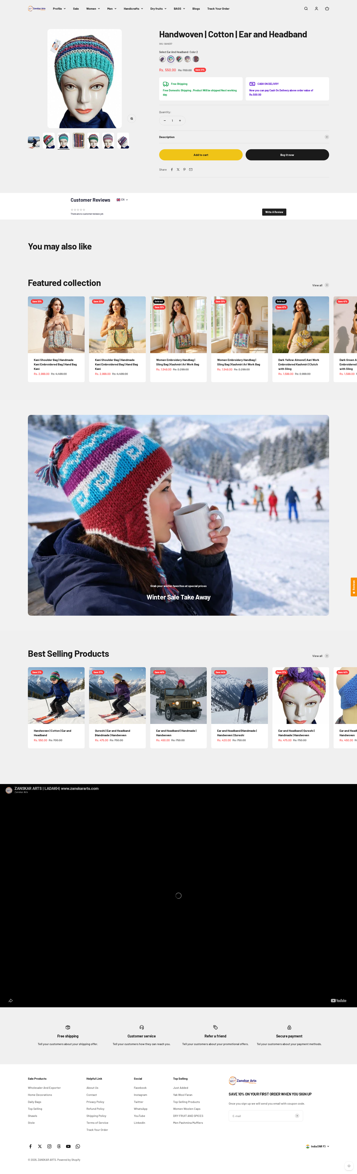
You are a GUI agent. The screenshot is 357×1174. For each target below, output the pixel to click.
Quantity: (165, 112)
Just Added (180, 1087)
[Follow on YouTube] (68, 1146)
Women (91, 8)
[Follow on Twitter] (39, 1146)
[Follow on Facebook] (30, 1146)
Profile (57, 8)
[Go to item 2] (49, 141)
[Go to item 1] (34, 143)
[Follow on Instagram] (49, 1146)
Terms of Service (97, 1122)
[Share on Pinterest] (184, 169)
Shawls (32, 1115)
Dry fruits (156, 8)
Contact (91, 1094)
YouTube (139, 1115)
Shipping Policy (96, 1115)
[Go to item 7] (123, 141)
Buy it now (287, 154)
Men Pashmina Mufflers (188, 1122)
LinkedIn (139, 1122)
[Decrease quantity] (164, 120)
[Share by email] (191, 169)
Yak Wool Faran (182, 1094)
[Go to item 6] (108, 141)
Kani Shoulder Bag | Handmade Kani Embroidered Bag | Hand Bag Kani (55, 364)
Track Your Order (218, 8)
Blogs (196, 8)
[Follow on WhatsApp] (77, 1146)
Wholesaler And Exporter (44, 1087)
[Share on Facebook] (172, 169)
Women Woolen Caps (186, 1108)
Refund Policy (95, 1108)
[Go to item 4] (78, 141)
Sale (76, 8)
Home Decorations (40, 1094)
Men (110, 8)
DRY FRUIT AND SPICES (188, 1115)
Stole (31, 1122)
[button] (274, 212)
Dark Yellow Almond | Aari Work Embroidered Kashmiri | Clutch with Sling (298, 364)
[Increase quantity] (180, 120)
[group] (178, 515)
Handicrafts (131, 8)
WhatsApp (140, 1108)
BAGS (177, 8)
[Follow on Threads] (58, 1146)
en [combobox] (122, 199)
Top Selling (35, 1108)
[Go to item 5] (93, 141)
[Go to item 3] (64, 141)
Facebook (140, 1087)
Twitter (138, 1101)
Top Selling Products (186, 1101)
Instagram (140, 1094)
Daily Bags (34, 1101)
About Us (92, 1087)
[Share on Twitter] (178, 169)
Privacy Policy (95, 1101)
